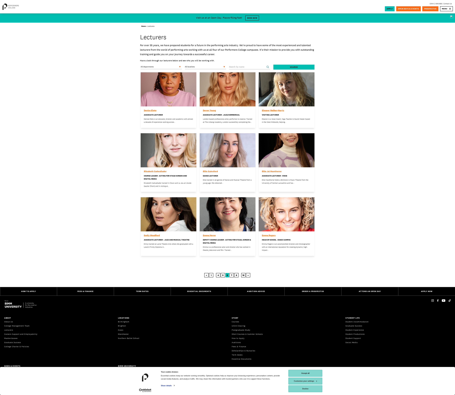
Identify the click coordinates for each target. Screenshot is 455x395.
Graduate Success (12, 342)
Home (143, 26)
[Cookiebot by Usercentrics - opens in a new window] (145, 390)
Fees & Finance (239, 346)
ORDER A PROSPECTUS (313, 291)
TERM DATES (142, 291)
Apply (390, 9)
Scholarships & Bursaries (243, 351)
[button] (446, 8)
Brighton (122, 326)
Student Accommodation (357, 322)
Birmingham (123, 322)
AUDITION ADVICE (256, 291)
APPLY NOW (426, 291)
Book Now (252, 18)
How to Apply (238, 338)
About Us (8, 322)
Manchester (123, 334)
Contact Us (447, 3)
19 (243, 275)
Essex (120, 330)
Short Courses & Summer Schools (247, 334)
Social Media (352, 342)
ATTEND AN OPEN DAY (370, 291)
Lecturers (8, 330)
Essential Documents (242, 359)
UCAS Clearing (238, 326)
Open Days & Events (408, 9)
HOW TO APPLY (28, 291)
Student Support (353, 338)
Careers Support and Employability (20, 334)
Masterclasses (11, 338)
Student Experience (355, 330)
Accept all (305, 373)
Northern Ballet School (128, 338)
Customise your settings (304, 381)
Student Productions (355, 334)
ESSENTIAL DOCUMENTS (199, 291)
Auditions (236, 342)
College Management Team (17, 326)
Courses (235, 322)
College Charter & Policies (16, 346)
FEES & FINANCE (85, 291)
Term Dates (237, 355)
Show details (166, 386)
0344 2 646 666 (436, 3)
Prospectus (430, 9)
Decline (305, 389)
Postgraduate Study (241, 330)
